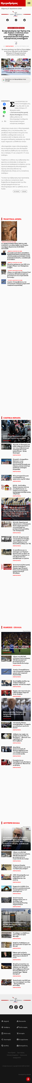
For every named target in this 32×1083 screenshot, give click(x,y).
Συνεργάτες (23, 1046)
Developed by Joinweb (24, 1074)
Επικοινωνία (23, 1055)
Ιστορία (21, 1033)
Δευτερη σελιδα (11, 823)
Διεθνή (6, 1046)
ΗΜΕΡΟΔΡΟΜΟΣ (10, 46)
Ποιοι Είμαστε (11, 1052)
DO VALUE (16, 191)
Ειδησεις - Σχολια (12, 28)
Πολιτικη (21, 28)
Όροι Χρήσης (20, 1052)
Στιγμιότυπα (23, 1039)
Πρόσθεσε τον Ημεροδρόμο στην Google (15, 80)
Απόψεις (6, 1027)
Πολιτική (6, 1033)
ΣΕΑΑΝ (24, 191)
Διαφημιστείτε (17, 1057)
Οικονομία (7, 1039)
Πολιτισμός (23, 1027)
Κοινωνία (22, 1021)
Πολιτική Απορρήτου (12, 1055)
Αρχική (6, 1021)
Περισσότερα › (27, 631)
